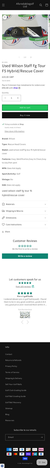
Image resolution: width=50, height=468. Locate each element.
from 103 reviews (23, 286)
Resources (9, 420)
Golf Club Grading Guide (15, 390)
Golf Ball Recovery (13, 402)
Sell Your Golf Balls (13, 384)
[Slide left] (19, 57)
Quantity (5, 93)
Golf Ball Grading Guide (15, 396)
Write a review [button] (25, 256)
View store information (14, 131)
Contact (8, 354)
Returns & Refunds (13, 360)
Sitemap (8, 408)
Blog (7, 414)
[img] (25, 283)
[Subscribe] (42, 437)
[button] (3, 5)
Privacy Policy (11, 366)
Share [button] (7, 231)
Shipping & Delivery (13, 378)
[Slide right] (31, 57)
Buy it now (25, 115)
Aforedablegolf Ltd (27, 463)
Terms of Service (12, 372)
